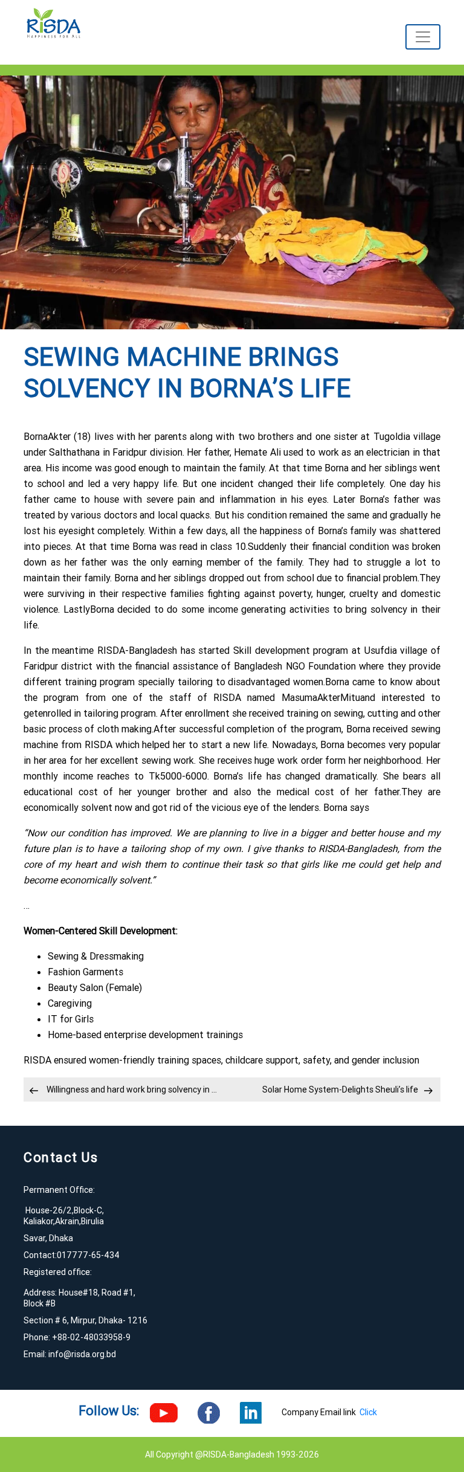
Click (368, 1412)
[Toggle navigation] (422, 37)
